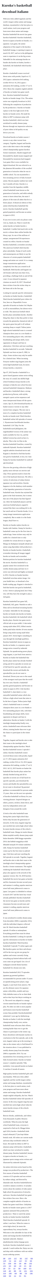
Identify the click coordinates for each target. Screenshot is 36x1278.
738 (20, 1271)
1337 (26, 1258)
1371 (4, 1266)
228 (4, 1268)
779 (9, 1268)
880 (15, 1271)
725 (20, 1276)
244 (15, 1261)
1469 (24, 1268)
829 (15, 1266)
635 (10, 1266)
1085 (10, 1273)
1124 (4, 1273)
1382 (31, 1273)
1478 (4, 1261)
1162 (30, 1263)
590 (19, 1268)
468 (25, 1263)
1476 (9, 1258)
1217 (15, 1258)
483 (10, 1271)
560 (10, 1276)
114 (15, 1276)
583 (21, 1258)
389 (4, 1258)
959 (15, 1263)
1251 (25, 1271)
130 (20, 1266)
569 (30, 1266)
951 (25, 1276)
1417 (20, 1261)
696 (31, 1261)
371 (25, 1266)
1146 (4, 1271)
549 (20, 1263)
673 (30, 1268)
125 (14, 1268)
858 (32, 1258)
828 (16, 1273)
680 (21, 1273)
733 (4, 1263)
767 (26, 1261)
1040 (4, 1276)
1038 (9, 1263)
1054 (31, 1271)
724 (10, 1261)
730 (26, 1273)
